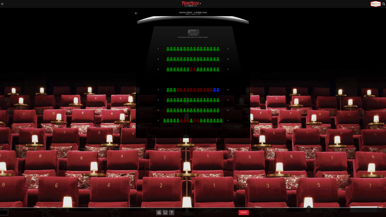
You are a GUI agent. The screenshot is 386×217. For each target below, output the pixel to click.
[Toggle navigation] (383, 4)
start (244, 212)
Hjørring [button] (192, 3)
